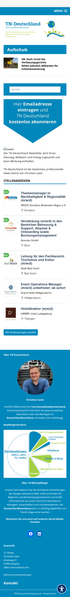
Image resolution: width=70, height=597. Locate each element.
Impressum (36, 593)
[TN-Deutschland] (35, 28)
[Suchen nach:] (35, 90)
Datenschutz (50, 593)
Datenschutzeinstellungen (17, 574)
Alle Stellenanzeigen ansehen (20, 332)
